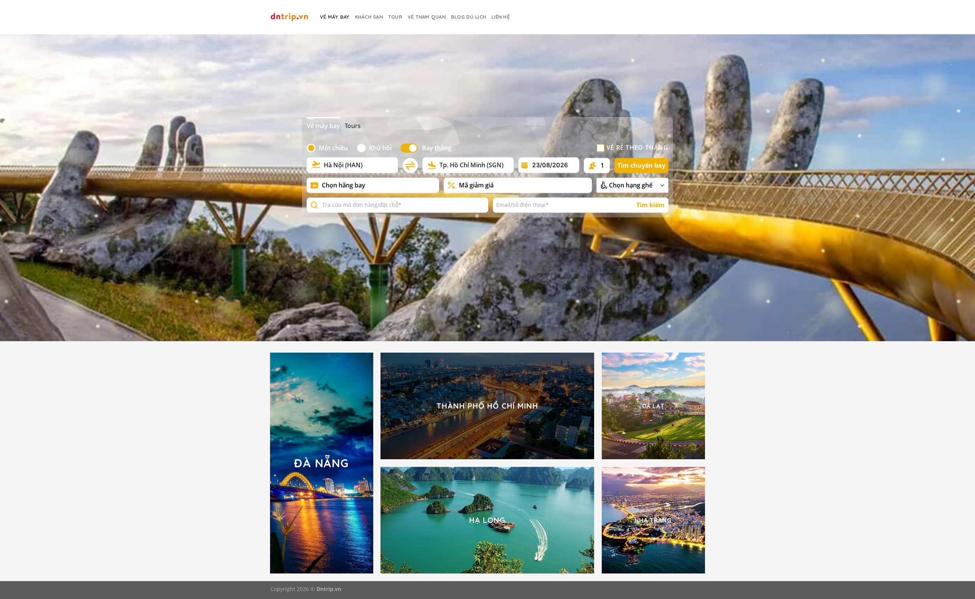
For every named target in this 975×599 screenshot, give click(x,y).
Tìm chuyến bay (641, 165)
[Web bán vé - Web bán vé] (289, 17)
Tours (353, 126)
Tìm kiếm (650, 205)
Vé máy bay (323, 126)
